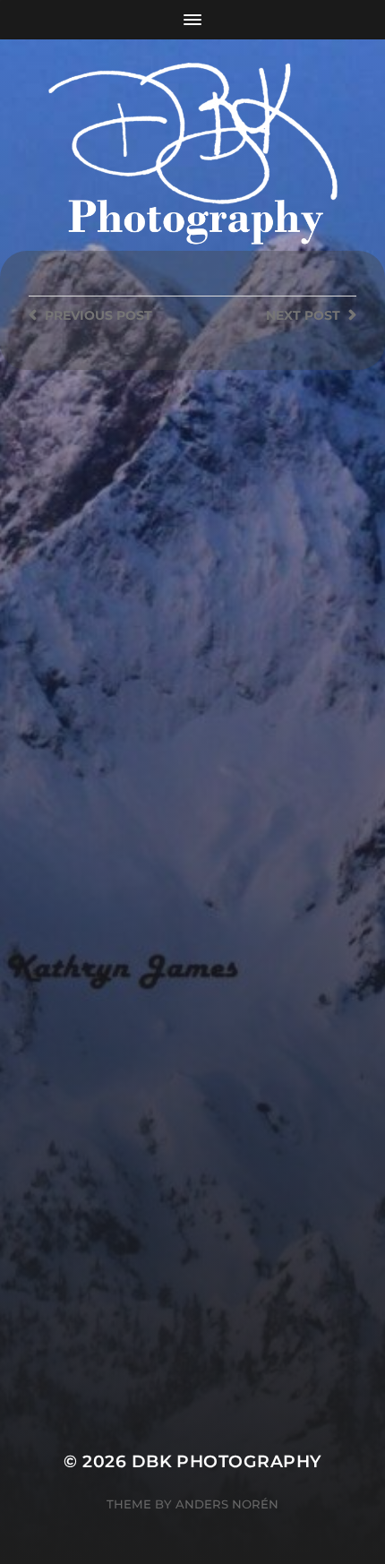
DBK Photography (226, 1461)
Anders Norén (226, 1504)
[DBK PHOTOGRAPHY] (192, 157)
